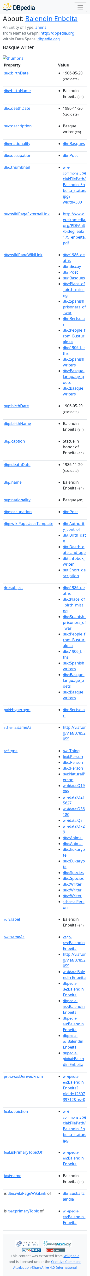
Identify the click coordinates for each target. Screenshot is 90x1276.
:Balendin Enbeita (74, 943)
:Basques (74, 143)
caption (14, 441)
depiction (16, 1111)
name (13, 482)
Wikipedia (71, 1256)
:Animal (73, 837)
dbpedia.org (48, 39)
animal (41, 27)
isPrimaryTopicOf (23, 1152)
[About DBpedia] (19, 7)
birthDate (16, 73)
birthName (17, 90)
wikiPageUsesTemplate (28, 523)
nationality (17, 143)
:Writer (72, 884)
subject (13, 587)
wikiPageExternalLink (27, 214)
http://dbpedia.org (57, 33)
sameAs (17, 727)
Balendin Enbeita (51, 18)
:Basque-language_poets (73, 376)
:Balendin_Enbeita (74, 1158)
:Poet (70, 155)
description (18, 126)
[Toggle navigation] (80, 7)
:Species (73, 872)
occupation (17, 155)
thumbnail (17, 167)
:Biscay (72, 266)
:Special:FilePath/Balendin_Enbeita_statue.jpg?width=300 (74, 185)
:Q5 (73, 820)
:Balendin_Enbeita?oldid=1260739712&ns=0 (74, 1088)
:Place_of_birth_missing (74, 289)
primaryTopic (23, 1211)
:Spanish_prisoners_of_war (74, 307)
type (11, 750)
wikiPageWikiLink (23, 254)
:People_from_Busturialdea (74, 336)
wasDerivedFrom (23, 1076)
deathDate (17, 108)
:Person (73, 756)
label (12, 919)
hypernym (17, 709)
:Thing (71, 750)
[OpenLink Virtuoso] (27, 1243)
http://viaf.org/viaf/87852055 (74, 733)
